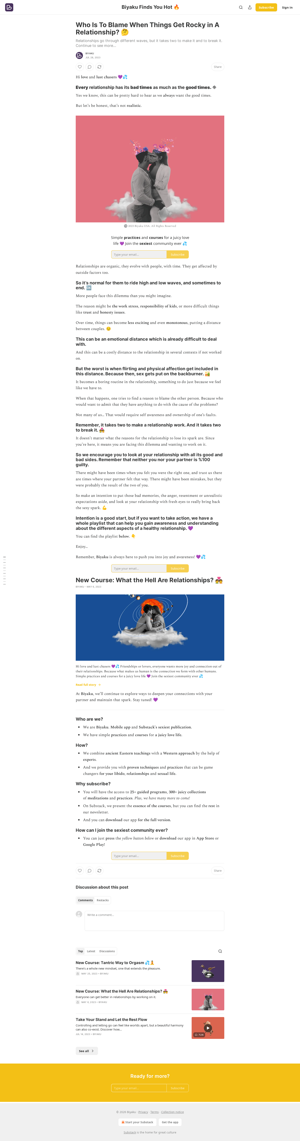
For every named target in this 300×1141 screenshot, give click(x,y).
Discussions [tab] (107, 951)
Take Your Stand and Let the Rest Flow (111, 1019)
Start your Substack (139, 1122)
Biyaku (90, 53)
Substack (130, 1132)
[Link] (70, 87)
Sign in (287, 7)
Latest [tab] (91, 951)
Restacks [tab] (103, 900)
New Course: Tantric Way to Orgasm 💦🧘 (115, 962)
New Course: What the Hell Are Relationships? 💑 (122, 991)
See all (84, 1051)
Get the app (170, 1122)
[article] (150, 971)
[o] (208, 1028)
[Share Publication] (250, 7)
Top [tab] (80, 951)
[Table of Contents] (4, 570)
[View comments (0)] (90, 67)
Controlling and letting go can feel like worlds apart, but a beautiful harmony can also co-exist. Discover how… (129, 1027)
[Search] (241, 7)
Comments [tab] (85, 900)
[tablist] (93, 900)
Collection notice (172, 1112)
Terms (154, 1112)
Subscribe (266, 7)
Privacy (143, 1112)
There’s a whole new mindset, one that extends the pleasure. (118, 968)
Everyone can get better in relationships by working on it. (116, 997)
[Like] (80, 67)
